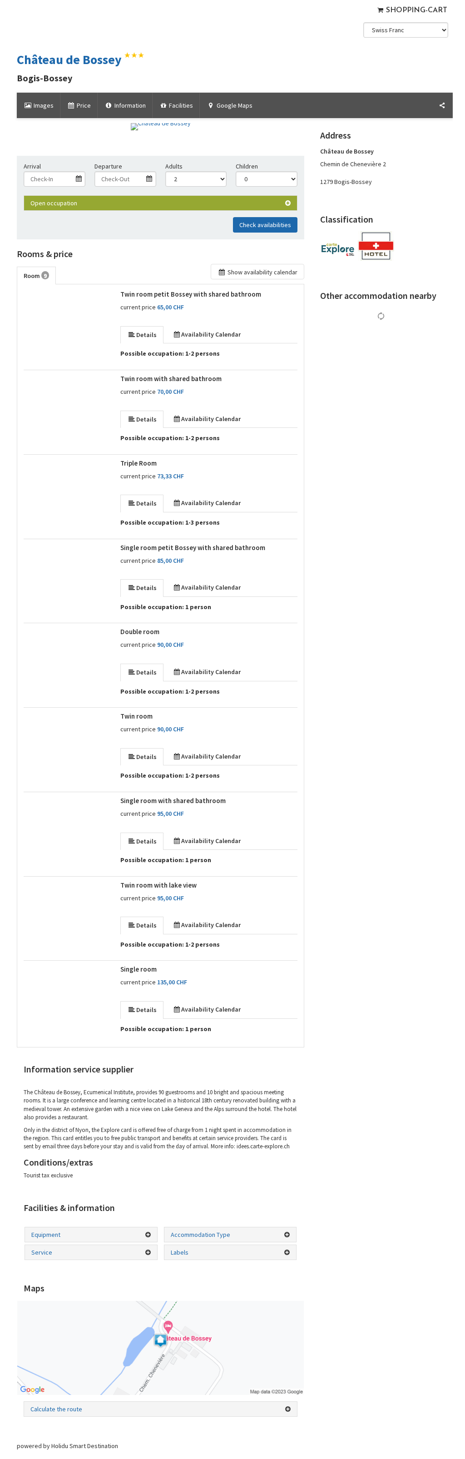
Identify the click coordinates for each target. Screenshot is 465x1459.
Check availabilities (265, 225)
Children (247, 166)
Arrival (32, 166)
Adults (174, 166)
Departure (108, 166)
